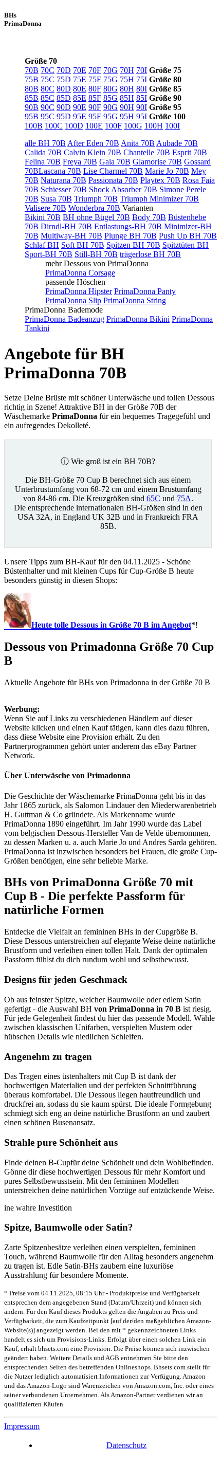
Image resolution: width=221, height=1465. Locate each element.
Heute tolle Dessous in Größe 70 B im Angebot (111, 624)
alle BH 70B (45, 143)
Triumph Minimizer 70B (159, 198)
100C (54, 125)
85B (32, 98)
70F (94, 70)
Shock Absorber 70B (123, 189)
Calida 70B (43, 152)
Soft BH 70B (82, 245)
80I (141, 88)
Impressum (22, 1426)
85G (110, 98)
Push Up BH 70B (188, 235)
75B (32, 79)
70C (47, 70)
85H (127, 98)
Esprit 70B (189, 152)
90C (47, 107)
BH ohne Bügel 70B (96, 217)
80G (110, 88)
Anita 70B (138, 143)
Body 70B (149, 217)
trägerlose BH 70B (150, 254)
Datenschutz (126, 1445)
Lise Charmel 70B (113, 171)
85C (47, 98)
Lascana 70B (60, 171)
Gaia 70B (115, 161)
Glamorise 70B (157, 161)
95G (110, 116)
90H (127, 107)
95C (47, 116)
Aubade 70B (177, 143)
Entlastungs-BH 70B (128, 226)
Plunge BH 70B (130, 235)
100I (172, 125)
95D (64, 116)
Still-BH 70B (96, 254)
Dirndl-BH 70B (66, 226)
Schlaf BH (42, 245)
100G (133, 125)
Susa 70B (56, 198)
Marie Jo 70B (167, 171)
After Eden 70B (93, 143)
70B (32, 70)
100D (74, 125)
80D (64, 88)
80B (32, 88)
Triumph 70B (96, 198)
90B (32, 107)
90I (141, 107)
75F (94, 79)
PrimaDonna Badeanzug (64, 319)
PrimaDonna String (134, 300)
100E (94, 125)
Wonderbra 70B (94, 208)
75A (184, 498)
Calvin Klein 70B (92, 152)
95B (32, 116)
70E (79, 70)
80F (94, 88)
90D (64, 107)
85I (141, 98)
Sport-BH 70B (48, 254)
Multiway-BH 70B (71, 235)
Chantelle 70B (146, 152)
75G (110, 79)
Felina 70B (43, 161)
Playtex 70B (160, 180)
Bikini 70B (43, 217)
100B (34, 125)
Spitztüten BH (185, 245)
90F (94, 107)
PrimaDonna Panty (145, 291)
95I (141, 116)
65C (153, 498)
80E (79, 88)
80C (47, 88)
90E (79, 107)
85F (94, 98)
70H (127, 70)
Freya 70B (80, 161)
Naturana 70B (63, 180)
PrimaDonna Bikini (138, 319)
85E (79, 98)
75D (64, 79)
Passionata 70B (113, 180)
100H (153, 125)
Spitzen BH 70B (133, 245)
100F (113, 125)
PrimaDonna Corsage (80, 272)
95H (127, 116)
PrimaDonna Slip (73, 300)
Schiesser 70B (64, 189)
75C (47, 79)
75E (79, 79)
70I (141, 70)
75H (127, 79)
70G (110, 70)
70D (64, 70)
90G (110, 107)
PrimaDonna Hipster (78, 291)
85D (64, 98)
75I (141, 79)
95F (94, 116)
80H (127, 88)
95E (79, 116)
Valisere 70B (45, 208)
